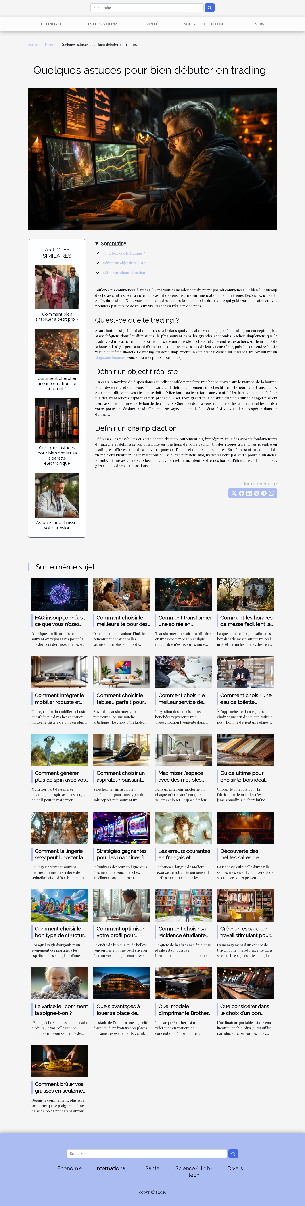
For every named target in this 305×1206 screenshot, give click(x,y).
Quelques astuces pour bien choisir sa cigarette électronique (57, 455)
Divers (257, 24)
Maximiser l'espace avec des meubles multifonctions (181, 779)
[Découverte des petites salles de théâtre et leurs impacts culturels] (245, 827)
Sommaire (113, 243)
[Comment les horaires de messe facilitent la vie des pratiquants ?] (245, 594)
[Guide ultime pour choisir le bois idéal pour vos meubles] (245, 749)
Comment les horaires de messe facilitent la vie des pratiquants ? (246, 624)
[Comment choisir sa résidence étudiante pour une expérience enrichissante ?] (183, 905)
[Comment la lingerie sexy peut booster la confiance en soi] (59, 827)
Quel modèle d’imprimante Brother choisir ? (183, 1013)
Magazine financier (110, 357)
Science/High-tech (204, 24)
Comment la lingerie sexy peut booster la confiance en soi (59, 857)
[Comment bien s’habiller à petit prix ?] (57, 286)
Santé (152, 24)
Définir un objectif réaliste (124, 263)
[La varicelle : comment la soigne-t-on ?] (59, 982)
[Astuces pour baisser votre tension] (57, 495)
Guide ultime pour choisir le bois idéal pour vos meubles (242, 779)
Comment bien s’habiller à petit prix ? (57, 316)
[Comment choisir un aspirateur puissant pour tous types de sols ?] (121, 749)
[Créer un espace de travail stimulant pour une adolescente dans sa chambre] (245, 905)
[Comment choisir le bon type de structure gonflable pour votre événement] (59, 905)
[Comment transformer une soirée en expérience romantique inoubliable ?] (183, 594)
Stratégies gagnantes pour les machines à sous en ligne (122, 857)
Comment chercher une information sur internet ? (57, 383)
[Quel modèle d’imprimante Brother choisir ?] (183, 982)
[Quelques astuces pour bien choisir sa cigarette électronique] (57, 420)
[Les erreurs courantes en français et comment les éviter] (183, 827)
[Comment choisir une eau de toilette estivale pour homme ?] (245, 671)
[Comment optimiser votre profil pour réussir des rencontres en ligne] (121, 905)
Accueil (34, 44)
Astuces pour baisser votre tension (57, 525)
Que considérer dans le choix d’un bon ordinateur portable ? (245, 1013)
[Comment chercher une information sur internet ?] (57, 350)
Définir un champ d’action (124, 272)
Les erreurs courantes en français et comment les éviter (184, 857)
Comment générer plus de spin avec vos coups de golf (60, 779)
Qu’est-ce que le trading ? (124, 253)
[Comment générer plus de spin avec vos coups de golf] (59, 749)
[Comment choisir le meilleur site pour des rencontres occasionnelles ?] (121, 594)
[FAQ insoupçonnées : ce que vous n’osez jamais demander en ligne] (59, 594)
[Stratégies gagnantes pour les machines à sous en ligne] (121, 827)
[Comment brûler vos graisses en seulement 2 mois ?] (59, 1060)
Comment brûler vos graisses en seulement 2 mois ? (61, 1090)
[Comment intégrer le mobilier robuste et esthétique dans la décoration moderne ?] (59, 671)
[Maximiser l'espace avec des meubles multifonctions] (183, 749)
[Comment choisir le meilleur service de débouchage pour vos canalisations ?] (183, 671)
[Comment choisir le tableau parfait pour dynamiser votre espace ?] (121, 671)
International (104, 24)
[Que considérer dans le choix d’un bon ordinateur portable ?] (245, 982)
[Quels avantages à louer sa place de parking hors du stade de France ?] (121, 982)
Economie (51, 24)
